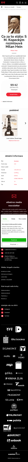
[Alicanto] (10, 399)
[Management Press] (9, 365)
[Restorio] (14, 447)
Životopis (19, 7)
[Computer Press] (18, 365)
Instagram (7, 309)
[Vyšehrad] (8, 384)
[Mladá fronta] (7, 428)
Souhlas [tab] (5, 218)
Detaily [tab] (13, 218)
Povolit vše (14, 240)
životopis (16, 161)
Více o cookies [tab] (22, 218)
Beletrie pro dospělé (9, 7)
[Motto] (6, 356)
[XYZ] (9, 329)
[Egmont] (9, 348)
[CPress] (19, 373)
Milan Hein (14, 50)
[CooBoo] (14, 356)
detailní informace (7, 101)
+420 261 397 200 (9, 253)
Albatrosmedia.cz (5, 290)
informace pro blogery (6, 274)
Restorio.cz (4, 298)
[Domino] (18, 329)
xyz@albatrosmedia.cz (10, 249)
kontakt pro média (5, 271)
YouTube (7, 316)
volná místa (4, 277)
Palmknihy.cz (4, 296)
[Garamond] (19, 428)
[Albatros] (22, 348)
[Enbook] (14, 441)
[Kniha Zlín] (14, 378)
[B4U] (14, 390)
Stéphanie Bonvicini (14, 140)
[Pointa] (14, 420)
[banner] (5, 3)
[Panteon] (14, 407)
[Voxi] (21, 356)
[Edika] (9, 373)
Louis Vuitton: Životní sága (14, 138)
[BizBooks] (18, 339)
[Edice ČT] (20, 399)
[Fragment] (14, 394)
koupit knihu (13, 94)
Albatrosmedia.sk (5, 293)
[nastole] (20, 384)
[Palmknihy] (14, 415)
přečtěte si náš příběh (6, 279)
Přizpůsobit (13, 244)
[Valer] (6, 339)
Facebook (7, 312)
